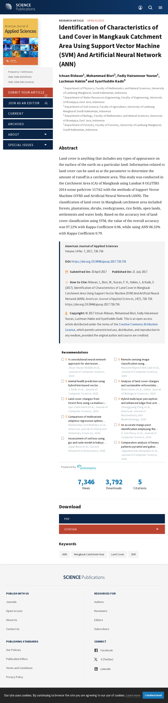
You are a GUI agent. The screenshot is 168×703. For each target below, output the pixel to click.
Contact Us (12, 629)
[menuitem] (140, 7)
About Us (11, 620)
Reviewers (100, 611)
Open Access (14, 611)
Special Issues (20, 145)
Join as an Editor (24, 103)
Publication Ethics (17, 659)
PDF (67, 519)
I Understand (153, 695)
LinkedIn (105, 669)
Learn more (133, 695)
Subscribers (101, 629)
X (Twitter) (106, 659)
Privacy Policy (14, 677)
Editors (98, 620)
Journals (11, 602)
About (13, 134)
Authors (99, 602)
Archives (16, 124)
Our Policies (13, 650)
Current (16, 113)
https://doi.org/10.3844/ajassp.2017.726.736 (99, 261)
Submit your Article (26, 92)
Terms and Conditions (19, 668)
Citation (70, 529)
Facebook (106, 650)
